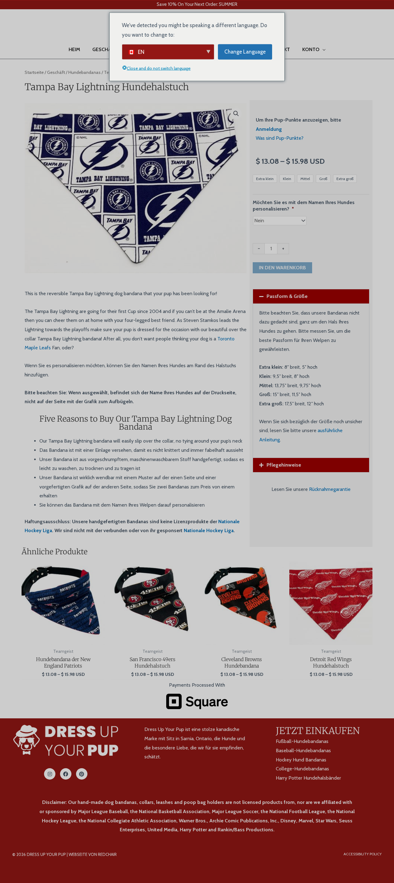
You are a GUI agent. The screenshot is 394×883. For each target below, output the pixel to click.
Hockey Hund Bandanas (301, 760)
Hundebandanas (84, 72)
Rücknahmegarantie (330, 489)
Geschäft (56, 72)
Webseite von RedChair (93, 854)
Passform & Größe (287, 296)
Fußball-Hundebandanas (302, 741)
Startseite (34, 72)
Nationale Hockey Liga (209, 530)
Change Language (245, 51)
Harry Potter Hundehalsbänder (308, 778)
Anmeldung (269, 129)
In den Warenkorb (282, 268)
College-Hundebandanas (302, 769)
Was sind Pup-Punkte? (280, 138)
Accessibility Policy (363, 854)
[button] (13, 28)
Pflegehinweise (284, 465)
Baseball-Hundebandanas (303, 750)
